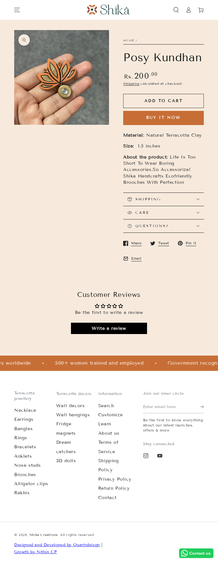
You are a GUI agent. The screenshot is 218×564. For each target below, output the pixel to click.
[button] (176, 10)
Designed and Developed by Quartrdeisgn (57, 544)
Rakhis (22, 492)
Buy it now (163, 117)
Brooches (25, 474)
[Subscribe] (202, 407)
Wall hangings (73, 414)
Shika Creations (44, 535)
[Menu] (17, 10)
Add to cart (163, 100)
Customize (110, 414)
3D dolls (66, 460)
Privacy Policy (114, 479)
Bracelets (25, 446)
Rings (20, 437)
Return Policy (114, 488)
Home (128, 40)
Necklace (25, 410)
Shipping (131, 83)
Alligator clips (31, 483)
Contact (107, 497)
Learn (104, 423)
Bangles (23, 428)
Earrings (23, 419)
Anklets (23, 456)
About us (109, 433)
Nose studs (27, 465)
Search (106, 405)
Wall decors (70, 405)
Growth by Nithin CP (35, 552)
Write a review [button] (109, 328)
